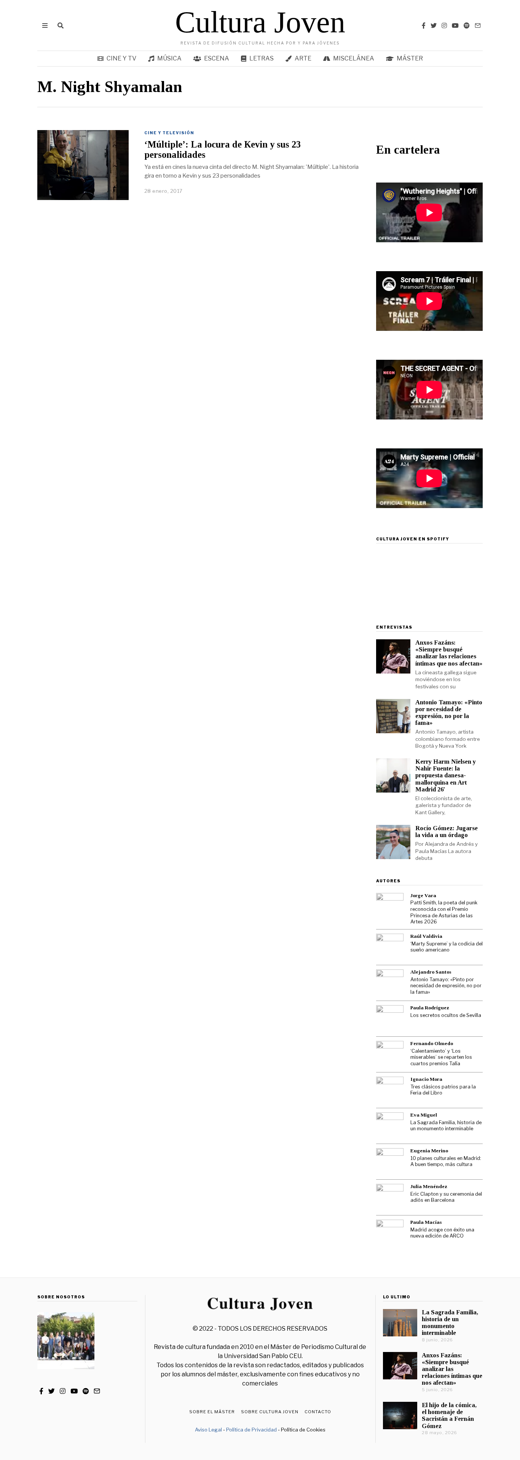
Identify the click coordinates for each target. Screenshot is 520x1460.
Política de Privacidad (251, 1430)
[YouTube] (455, 25)
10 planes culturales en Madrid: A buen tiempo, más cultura (445, 1161)
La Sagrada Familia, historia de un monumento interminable (446, 1126)
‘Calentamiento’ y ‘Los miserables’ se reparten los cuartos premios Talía (441, 1057)
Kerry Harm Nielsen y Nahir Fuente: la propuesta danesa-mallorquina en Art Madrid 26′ (445, 775)
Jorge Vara (423, 895)
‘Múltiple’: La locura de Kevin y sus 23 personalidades (222, 149)
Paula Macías (426, 1222)
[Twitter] (434, 25)
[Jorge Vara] (390, 906)
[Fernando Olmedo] (390, 1054)
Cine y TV (121, 58)
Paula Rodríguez (429, 1007)
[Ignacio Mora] (390, 1090)
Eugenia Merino (429, 1150)
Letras (261, 58)
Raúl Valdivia (426, 936)
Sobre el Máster (212, 1411)
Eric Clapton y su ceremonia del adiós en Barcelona (446, 1197)
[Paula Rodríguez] (390, 1019)
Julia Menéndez (428, 1186)
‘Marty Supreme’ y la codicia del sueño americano (446, 947)
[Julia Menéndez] (390, 1197)
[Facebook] (423, 25)
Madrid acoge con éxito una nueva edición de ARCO (442, 1233)
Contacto (318, 1411)
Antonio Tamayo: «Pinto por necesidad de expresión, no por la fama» (448, 712)
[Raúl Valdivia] (390, 947)
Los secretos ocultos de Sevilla (445, 1015)
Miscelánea (353, 58)
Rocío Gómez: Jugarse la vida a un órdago (446, 832)
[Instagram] (444, 25)
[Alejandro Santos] (390, 983)
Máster (410, 58)
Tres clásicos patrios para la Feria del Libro (443, 1090)
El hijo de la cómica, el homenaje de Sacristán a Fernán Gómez (449, 1415)
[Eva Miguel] (390, 1126)
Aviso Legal (208, 1430)
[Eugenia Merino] (390, 1162)
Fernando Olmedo (431, 1043)
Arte (303, 58)
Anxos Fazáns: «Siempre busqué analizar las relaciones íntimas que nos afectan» (448, 653)
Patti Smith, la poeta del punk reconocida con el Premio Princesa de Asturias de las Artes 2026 (443, 912)
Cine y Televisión (169, 132)
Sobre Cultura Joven (269, 1411)
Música (169, 58)
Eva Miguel (423, 1115)
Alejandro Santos (430, 972)
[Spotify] (467, 25)
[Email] (478, 25)
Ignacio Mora (426, 1079)
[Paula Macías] (390, 1233)
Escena (216, 58)
